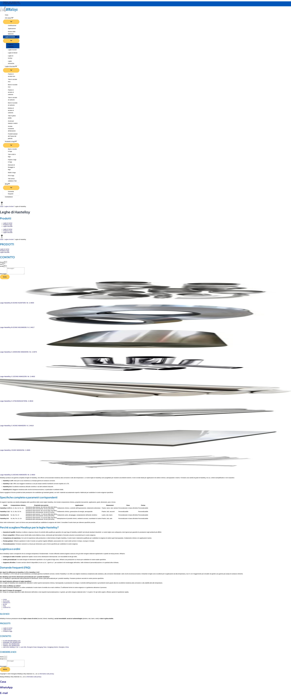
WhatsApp (6, 687)
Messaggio (3, 274)
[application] (12, 18)
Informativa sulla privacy (46, 674)
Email (2, 266)
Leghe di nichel (9, 206)
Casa (1, 206)
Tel (1, 264)
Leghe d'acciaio (7, 226)
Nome (2, 262)
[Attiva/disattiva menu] (11, 21)
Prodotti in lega (7, 224)
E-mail (4, 692)
